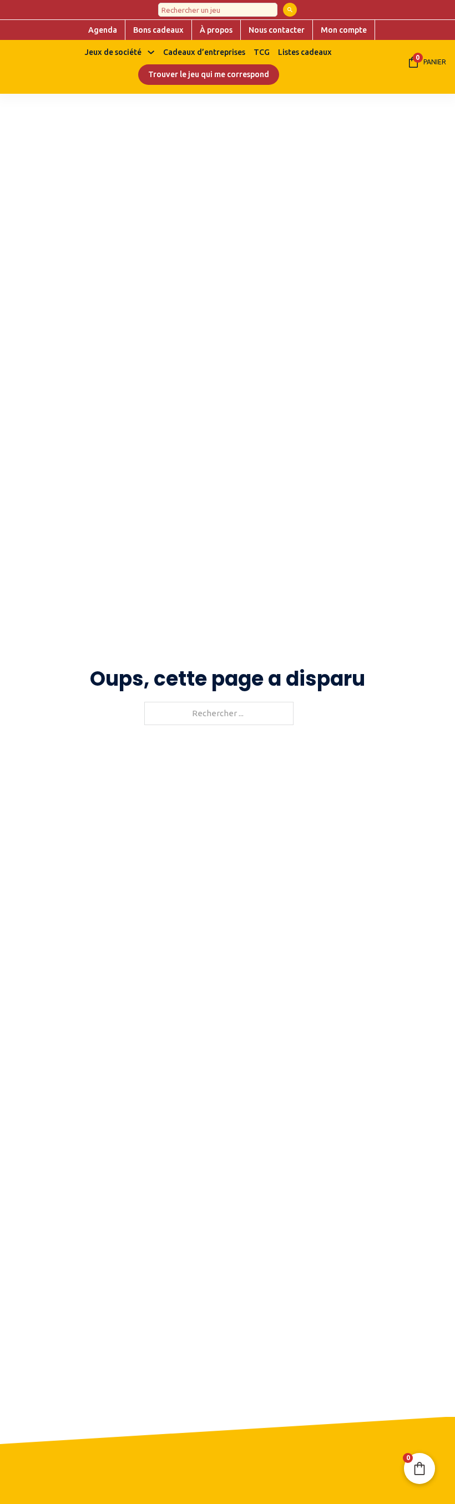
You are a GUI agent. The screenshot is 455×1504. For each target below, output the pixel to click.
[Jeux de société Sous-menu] (151, 52)
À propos (216, 30)
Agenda (102, 30)
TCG (262, 52)
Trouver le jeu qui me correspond (208, 74)
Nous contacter (277, 30)
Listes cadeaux (305, 52)
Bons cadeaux (158, 30)
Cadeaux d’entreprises (204, 52)
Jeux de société (113, 52)
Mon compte (344, 30)
